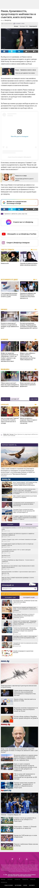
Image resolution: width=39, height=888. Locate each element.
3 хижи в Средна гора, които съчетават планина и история (19, 539)
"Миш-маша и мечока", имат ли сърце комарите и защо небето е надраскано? (10, 384)
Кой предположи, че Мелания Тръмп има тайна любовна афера (25, 601)
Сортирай (14, 399)
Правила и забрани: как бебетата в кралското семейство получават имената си (28, 295)
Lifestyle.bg (17, 879)
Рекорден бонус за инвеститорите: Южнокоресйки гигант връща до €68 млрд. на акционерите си (24, 511)
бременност (8, 213)
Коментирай (33, 399)
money (6, 479)
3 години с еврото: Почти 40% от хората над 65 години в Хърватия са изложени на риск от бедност (24, 517)
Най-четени (29, 524)
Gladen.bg (32, 879)
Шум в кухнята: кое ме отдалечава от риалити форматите (28, 384)
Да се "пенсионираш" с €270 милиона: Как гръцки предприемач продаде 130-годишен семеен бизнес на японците (25, 484)
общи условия (9, 885)
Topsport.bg (25, 879)
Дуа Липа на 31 (6, 555)
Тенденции (4, 475)
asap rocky (24, 213)
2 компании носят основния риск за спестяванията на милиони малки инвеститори (24, 504)
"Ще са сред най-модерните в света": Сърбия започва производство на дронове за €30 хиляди (25, 776)
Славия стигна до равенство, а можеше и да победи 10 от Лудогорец (25, 819)
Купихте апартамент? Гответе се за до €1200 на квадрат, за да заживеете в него (10, 325)
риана (19, 213)
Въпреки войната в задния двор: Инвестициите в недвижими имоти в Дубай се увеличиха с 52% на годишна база (26, 757)
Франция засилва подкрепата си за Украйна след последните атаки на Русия (26, 709)
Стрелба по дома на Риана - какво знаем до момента (29, 264)
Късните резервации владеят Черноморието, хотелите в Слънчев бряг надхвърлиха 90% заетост (28, 325)
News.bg (3, 879)
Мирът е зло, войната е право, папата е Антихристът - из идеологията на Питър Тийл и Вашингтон (27, 356)
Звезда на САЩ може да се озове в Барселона (25, 836)
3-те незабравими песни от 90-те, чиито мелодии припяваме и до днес (16, 550)
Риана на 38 (5, 263)
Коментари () (33, 26)
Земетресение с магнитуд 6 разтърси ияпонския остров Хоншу (19, 686)
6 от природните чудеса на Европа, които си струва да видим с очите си (17, 544)
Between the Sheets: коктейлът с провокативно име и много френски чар (19, 572)
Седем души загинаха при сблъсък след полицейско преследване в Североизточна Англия (25, 693)
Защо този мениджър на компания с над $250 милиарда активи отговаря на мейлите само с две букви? (19, 750)
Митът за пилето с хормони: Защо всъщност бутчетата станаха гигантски (28, 420)
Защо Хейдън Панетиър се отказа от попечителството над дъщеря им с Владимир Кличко (23, 615)
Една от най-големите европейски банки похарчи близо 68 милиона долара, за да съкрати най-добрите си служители (25, 767)
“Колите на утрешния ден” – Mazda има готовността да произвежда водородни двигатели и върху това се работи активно (25, 630)
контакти (31, 885)
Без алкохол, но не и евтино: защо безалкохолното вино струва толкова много (18, 566)
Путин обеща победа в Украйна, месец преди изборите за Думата (26, 717)
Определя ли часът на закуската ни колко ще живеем (25, 643)
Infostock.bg (4, 882)
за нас (25, 885)
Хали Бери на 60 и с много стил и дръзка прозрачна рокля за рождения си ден (25, 636)
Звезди (16, 26)
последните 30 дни (28, 597)
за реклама (18, 885)
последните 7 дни (10, 597)
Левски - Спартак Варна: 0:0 (11, 815)
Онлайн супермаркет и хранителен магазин (23, 651)
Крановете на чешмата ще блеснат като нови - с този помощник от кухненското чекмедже (25, 609)
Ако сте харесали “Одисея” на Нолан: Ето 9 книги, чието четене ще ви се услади (10, 420)
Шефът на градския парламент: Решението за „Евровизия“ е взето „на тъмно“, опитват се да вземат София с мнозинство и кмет (9, 357)
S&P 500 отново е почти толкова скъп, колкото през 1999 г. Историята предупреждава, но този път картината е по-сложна (25, 491)
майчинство (14, 213)
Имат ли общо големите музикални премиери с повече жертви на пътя (18, 578)
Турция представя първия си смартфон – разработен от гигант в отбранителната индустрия (24, 785)
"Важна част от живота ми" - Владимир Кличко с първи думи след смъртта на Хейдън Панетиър (24, 622)
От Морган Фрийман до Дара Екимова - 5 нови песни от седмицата (18, 560)
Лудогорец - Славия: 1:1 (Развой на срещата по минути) (25, 827)
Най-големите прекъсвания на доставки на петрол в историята (25, 496)
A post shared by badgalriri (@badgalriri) (19, 157)
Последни (10, 524)
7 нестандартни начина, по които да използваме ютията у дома (9, 294)
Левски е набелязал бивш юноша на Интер (26, 844)
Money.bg (10, 879)
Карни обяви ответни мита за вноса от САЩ (25, 700)
